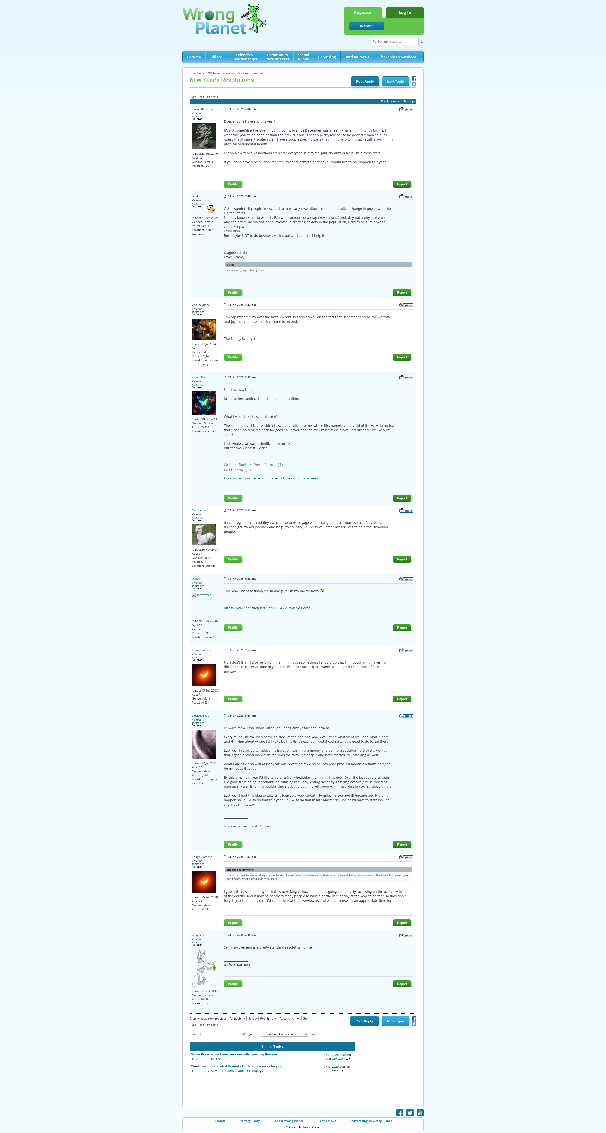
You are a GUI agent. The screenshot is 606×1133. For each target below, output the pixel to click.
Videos (216, 56)
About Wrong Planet (289, 1121)
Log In (405, 12)
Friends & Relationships (244, 56)
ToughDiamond (202, 650)
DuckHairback (201, 716)
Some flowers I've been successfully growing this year (235, 1054)
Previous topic (390, 101)
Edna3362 (198, 377)
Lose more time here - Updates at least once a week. (272, 478)
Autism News (357, 56)
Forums (194, 56)
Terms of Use (327, 1121)
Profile (233, 184)
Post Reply (365, 81)
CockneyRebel (201, 305)
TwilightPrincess (202, 109)
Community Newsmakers (277, 56)
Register (363, 12)
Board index (197, 73)
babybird (198, 935)
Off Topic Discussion (221, 73)
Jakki (195, 196)
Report (402, 184)
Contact (219, 1121)
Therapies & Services (397, 56)
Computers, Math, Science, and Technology (229, 1070)
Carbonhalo (199, 510)
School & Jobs (303, 56)
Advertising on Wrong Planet (371, 1121)
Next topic (409, 101)
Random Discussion (250, 73)
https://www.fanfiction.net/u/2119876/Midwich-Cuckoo (267, 608)
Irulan (196, 579)
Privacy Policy (250, 1121)
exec (335, 1071)
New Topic (395, 81)
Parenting (327, 56)
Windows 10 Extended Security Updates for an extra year (237, 1066)
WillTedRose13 (335, 1059)
